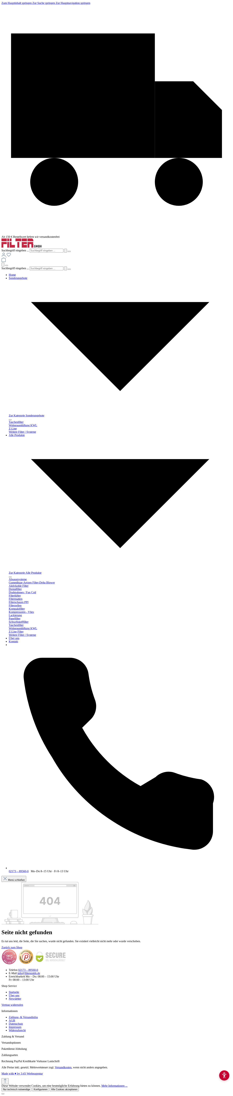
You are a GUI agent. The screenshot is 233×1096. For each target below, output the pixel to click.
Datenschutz (16, 1023)
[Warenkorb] (3, 261)
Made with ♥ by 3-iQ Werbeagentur (22, 1073)
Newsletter (15, 998)
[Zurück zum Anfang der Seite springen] (5, 1081)
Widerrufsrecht (17, 1030)
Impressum (15, 1027)
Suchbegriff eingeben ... (15, 250)
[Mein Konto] (4, 255)
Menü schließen (16, 880)
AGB (12, 1020)
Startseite (14, 992)
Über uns (14, 638)
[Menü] (6, 265)
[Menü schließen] (10, 419)
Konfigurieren (41, 1089)
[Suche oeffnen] (2, 265)
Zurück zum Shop (11, 947)
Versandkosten (63, 1067)
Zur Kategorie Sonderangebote (26, 415)
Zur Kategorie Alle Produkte (25, 572)
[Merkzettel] (9, 255)
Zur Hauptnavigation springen (73, 3)
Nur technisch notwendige (16, 1089)
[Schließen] (2, 1093)
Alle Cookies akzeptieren (64, 1089)
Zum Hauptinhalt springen (16, 3)
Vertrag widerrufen (12, 1004)
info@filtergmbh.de (28, 973)
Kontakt (13, 641)
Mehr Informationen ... (114, 1085)
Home (12, 274)
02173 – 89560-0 (19, 871)
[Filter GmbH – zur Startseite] (21, 247)
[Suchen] (65, 251)
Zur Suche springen (44, 3)
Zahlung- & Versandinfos (23, 1017)
